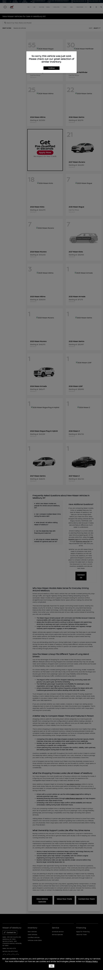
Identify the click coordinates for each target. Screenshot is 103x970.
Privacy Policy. (92, 961)
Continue (51, 68)
